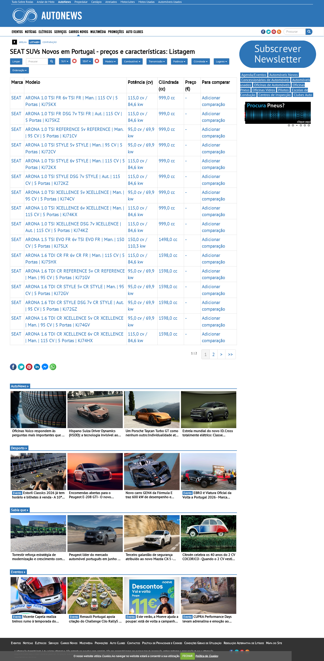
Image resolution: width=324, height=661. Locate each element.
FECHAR (187, 656)
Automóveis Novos (283, 74)
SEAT (86, 61)
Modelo (109, 61)
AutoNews (18, 386)
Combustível (131, 61)
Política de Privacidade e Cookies (162, 643)
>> (230, 354)
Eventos (17, 31)
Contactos (133, 643)
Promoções (116, 31)
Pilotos (283, 90)
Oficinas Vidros (264, 90)
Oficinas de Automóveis (272, 85)
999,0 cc (167, 98)
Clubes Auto (303, 95)
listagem (34, 42)
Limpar (16, 61)
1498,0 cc (168, 239)
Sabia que (18, 510)
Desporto (18, 448)
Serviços (53, 643)
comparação (50, 42)
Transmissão (156, 61)
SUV (64, 61)
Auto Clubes (117, 643)
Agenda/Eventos (253, 74)
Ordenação (18, 70)
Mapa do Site (274, 643)
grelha (23, 42)
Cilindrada (200, 61)
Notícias (28, 643)
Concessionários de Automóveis (265, 80)
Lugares (220, 61)
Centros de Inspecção (275, 95)
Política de (207, 656)
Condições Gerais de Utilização (203, 643)
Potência (178, 61)
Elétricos (40, 643)
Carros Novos (78, 31)
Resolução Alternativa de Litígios (244, 643)
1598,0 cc (168, 255)
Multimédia (98, 31)
